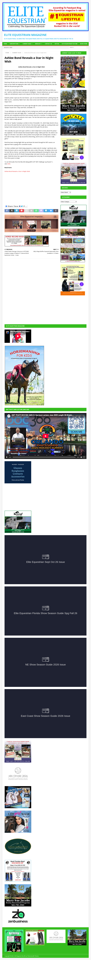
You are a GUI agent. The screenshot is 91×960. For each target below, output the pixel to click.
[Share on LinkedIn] (16, 210)
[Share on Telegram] (46, 210)
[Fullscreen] (84, 457)
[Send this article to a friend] (26, 210)
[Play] (7, 457)
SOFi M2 (57, 44)
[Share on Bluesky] (50, 210)
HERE (8, 164)
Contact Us (48, 44)
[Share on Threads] (55, 210)
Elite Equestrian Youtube (69, 44)
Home (5, 44)
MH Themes (36, 956)
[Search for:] (77, 47)
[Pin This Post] (21, 210)
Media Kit (38, 44)
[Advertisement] (31, 188)
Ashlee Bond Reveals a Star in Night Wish (17, 171)
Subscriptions (14, 44)
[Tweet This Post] (11, 210)
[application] (46, 436)
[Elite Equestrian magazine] (45, 30)
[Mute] (81, 457)
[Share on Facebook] (7, 210)
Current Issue (27, 44)
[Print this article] (31, 210)
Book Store (83, 44)
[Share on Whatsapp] (36, 210)
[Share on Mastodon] (41, 210)
